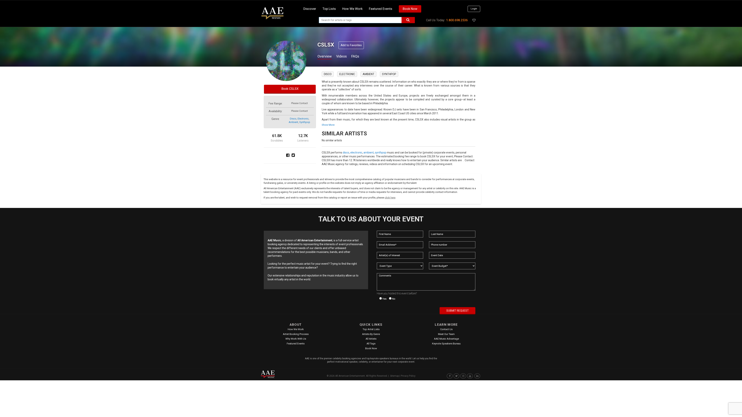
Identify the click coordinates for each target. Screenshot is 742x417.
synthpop (304, 122)
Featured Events (380, 9)
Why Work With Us (295, 338)
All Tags (371, 343)
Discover (309, 9)
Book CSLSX (290, 89)
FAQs (355, 56)
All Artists (371, 338)
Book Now (410, 9)
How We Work (296, 329)
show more (328, 124)
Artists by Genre (371, 334)
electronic (303, 118)
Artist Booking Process (296, 334)
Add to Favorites (351, 45)
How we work (352, 9)
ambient (293, 122)
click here (390, 197)
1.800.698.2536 (457, 20)
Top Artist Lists (371, 329)
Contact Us (446, 329)
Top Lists (329, 9)
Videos (341, 56)
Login (474, 8)
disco (293, 118)
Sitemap (394, 376)
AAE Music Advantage (446, 338)
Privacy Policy (408, 376)
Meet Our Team (446, 334)
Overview (324, 56)
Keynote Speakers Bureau (446, 343)
